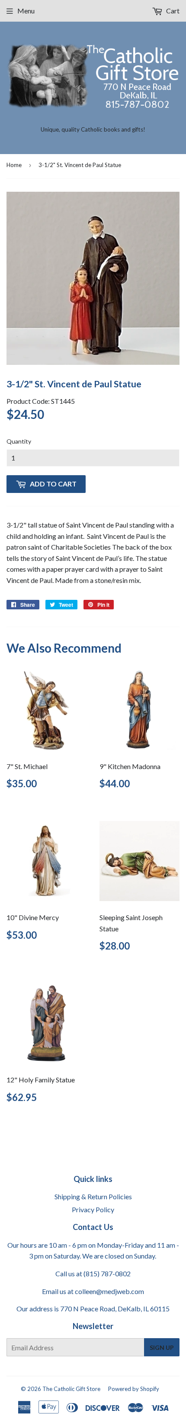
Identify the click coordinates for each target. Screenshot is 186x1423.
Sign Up (162, 1347)
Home (14, 164)
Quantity (18, 441)
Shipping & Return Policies (93, 1196)
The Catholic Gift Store (71, 1388)
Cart (172, 10)
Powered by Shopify (133, 1388)
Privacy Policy (93, 1209)
